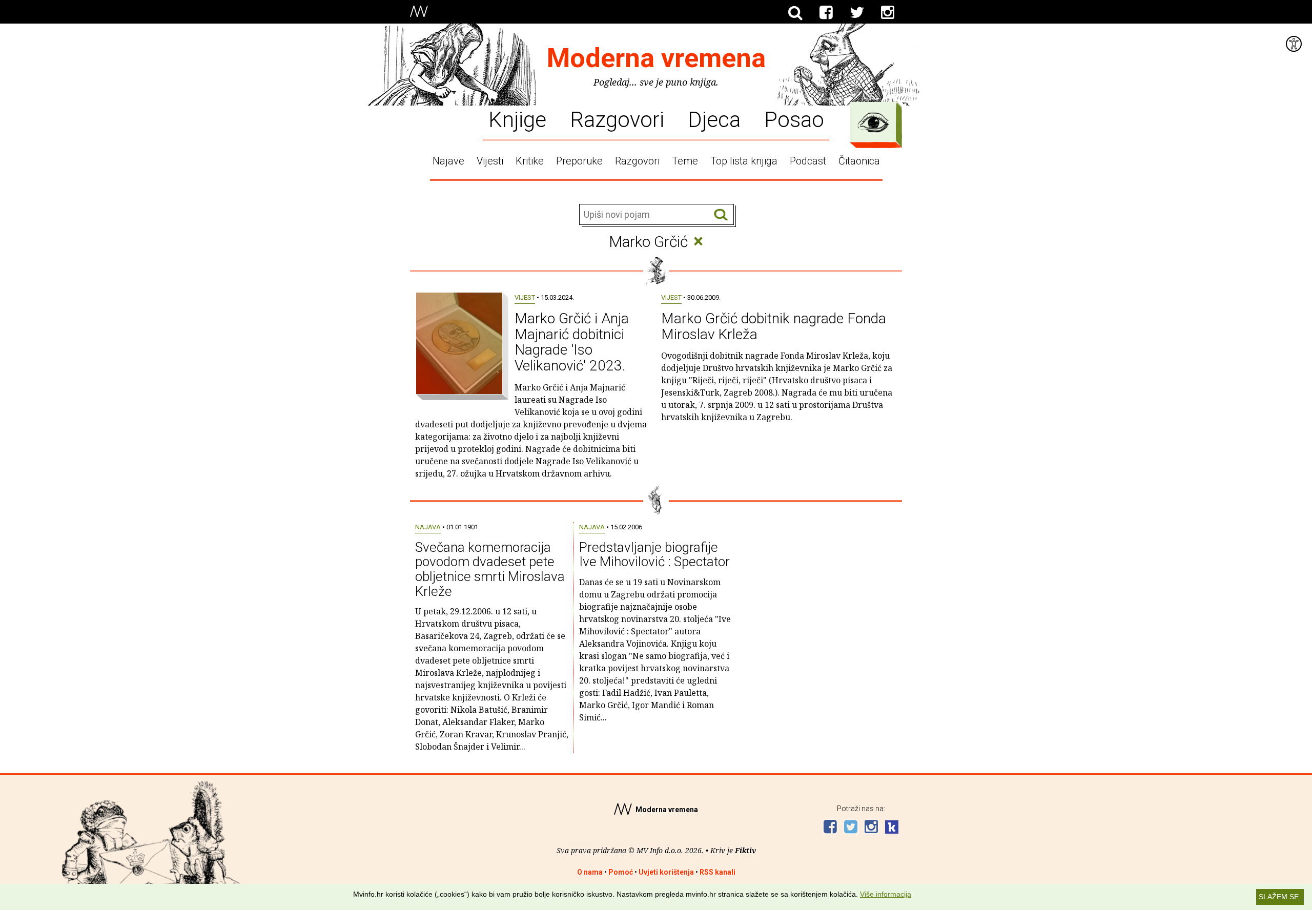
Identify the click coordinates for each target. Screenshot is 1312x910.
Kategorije (873, 122)
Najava (428, 527)
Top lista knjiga (743, 161)
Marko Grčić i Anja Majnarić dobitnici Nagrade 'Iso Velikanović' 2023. (572, 342)
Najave (448, 161)
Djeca (714, 119)
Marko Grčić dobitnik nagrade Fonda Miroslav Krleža (773, 326)
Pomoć (620, 872)
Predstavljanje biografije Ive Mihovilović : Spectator (654, 555)
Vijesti (490, 161)
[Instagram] (887, 13)
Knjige (517, 119)
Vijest (525, 297)
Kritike (530, 161)
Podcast (808, 161)
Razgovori (617, 119)
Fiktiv (745, 850)
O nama (590, 872)
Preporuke (579, 161)
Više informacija (885, 894)
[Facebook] (826, 13)
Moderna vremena (656, 58)
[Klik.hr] (891, 828)
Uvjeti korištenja (666, 872)
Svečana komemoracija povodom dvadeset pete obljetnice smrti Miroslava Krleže (490, 569)
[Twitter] (857, 13)
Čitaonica (859, 161)
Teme (685, 161)
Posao (794, 119)
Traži (721, 215)
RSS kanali (717, 872)
